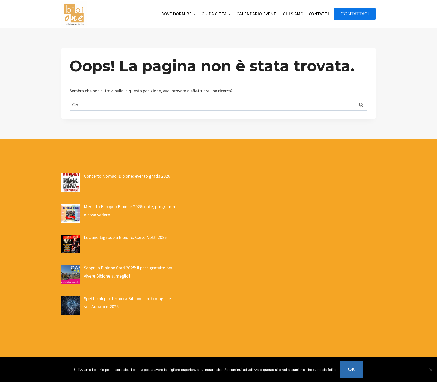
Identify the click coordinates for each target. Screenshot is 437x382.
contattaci (355, 14)
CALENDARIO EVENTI (257, 14)
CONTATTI (319, 14)
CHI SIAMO (293, 14)
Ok (351, 369)
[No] (430, 369)
